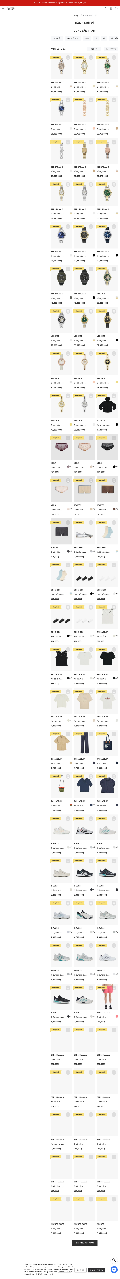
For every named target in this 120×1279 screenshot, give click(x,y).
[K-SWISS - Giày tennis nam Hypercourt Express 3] (107, 954)
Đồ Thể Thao (73, 38)
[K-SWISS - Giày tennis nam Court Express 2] (84, 827)
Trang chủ (77, 15)
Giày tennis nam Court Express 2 (88, 848)
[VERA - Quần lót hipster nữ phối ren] (61, 447)
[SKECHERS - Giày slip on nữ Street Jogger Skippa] (84, 531)
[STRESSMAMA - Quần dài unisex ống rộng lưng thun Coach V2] (84, 1081)
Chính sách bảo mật (30, 1274)
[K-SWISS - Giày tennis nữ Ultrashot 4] (84, 954)
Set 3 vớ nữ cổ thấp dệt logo (86, 594)
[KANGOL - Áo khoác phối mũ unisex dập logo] (107, 405)
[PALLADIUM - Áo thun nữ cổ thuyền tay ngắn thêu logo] (84, 658)
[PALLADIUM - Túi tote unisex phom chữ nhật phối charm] (107, 743)
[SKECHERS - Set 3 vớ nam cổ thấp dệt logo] (61, 616)
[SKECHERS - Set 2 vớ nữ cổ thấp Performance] (61, 574)
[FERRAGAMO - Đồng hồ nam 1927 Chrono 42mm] (107, 193)
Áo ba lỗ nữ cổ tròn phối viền (64, 678)
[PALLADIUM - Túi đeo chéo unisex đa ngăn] (61, 785)
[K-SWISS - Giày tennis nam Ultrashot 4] (61, 997)
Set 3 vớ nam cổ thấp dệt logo (64, 636)
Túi (96, 38)
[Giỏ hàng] (116, 8)
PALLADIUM (102, 632)
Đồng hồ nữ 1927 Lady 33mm (64, 87)
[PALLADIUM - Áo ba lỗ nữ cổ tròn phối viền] (107, 616)
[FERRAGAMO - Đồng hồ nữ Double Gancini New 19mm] (84, 109)
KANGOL (101, 421)
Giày (87, 38)
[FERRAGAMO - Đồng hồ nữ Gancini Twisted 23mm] (84, 151)
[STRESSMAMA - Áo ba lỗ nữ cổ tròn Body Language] (61, 1081)
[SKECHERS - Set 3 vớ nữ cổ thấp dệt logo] (84, 574)
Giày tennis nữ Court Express (64, 848)
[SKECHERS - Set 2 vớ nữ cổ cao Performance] (107, 531)
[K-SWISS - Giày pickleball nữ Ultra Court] (61, 870)
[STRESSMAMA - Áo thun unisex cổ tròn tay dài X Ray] (61, 1123)
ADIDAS (100, 1224)
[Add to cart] (68, 57)
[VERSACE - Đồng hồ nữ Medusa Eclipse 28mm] (84, 362)
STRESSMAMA (103, 1012)
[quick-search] (114, 1260)
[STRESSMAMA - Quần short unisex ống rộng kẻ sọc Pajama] (84, 1123)
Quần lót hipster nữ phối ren (64, 467)
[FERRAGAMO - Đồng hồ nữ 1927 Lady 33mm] (61, 66)
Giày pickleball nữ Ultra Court (64, 890)
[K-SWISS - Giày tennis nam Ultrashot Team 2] (107, 870)
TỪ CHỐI (80, 1270)
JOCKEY (77, 505)
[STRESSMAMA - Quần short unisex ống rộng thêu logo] (107, 997)
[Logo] (11, 8)
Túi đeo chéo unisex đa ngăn (63, 805)
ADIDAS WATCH (58, 1224)
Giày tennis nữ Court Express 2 (64, 932)
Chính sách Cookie (64, 1272)
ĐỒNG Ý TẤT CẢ (96, 1270)
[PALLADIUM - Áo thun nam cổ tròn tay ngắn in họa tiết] (84, 701)
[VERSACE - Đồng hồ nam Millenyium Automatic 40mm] (107, 278)
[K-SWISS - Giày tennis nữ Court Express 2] (61, 912)
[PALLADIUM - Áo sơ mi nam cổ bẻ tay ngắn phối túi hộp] (61, 743)
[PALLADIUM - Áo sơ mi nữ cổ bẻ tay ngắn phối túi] (107, 785)
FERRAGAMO (57, 82)
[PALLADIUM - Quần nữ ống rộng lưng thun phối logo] (84, 743)
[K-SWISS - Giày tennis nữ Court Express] (61, 827)
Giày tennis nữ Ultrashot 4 (85, 975)
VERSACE (101, 294)
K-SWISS (55, 843)
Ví (104, 38)
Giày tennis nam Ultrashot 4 (63, 1017)
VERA (53, 463)
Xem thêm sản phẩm (85, 1243)
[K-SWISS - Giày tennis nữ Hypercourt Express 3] (107, 827)
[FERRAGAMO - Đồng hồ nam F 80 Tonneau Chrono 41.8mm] (61, 278)
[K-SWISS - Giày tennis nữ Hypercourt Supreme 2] (61, 954)
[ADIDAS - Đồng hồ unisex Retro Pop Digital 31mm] (107, 1208)
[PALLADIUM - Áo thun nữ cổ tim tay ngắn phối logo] (61, 701)
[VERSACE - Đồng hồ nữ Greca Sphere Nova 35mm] (84, 320)
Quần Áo (57, 38)
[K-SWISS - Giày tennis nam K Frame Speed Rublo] (84, 912)
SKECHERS (78, 547)
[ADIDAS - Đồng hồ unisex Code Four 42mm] (61, 1208)
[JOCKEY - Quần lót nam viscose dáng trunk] (84, 489)
